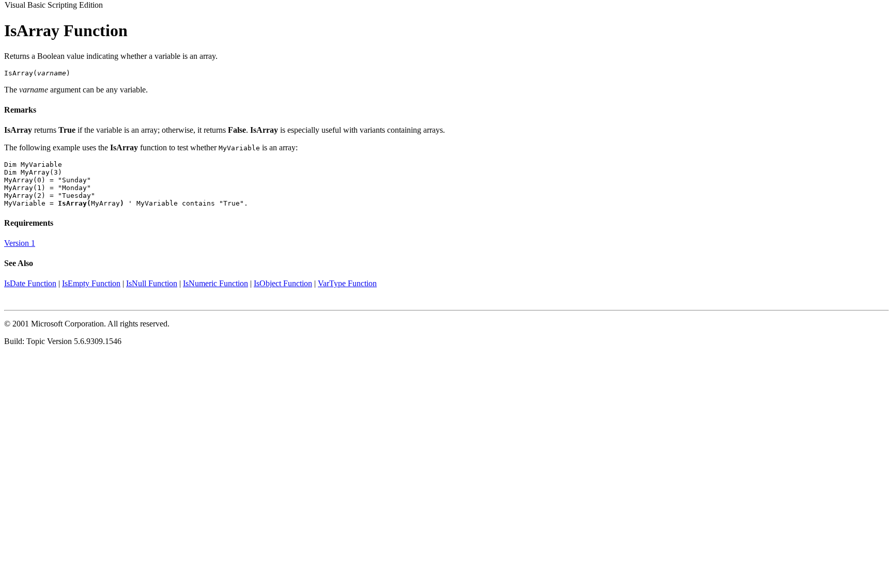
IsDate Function (30, 283)
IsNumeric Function (215, 283)
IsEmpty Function (91, 283)
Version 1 (19, 243)
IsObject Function (283, 283)
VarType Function (347, 283)
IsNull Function (151, 283)
